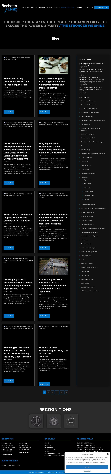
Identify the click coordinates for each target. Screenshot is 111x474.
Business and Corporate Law (90, 112)
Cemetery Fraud (86, 124)
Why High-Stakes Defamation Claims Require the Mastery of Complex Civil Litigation (90, 89)
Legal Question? (102, 7)
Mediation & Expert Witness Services (90, 449)
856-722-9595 (25, 449)
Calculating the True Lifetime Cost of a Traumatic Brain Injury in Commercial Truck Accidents (52, 285)
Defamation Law (86, 165)
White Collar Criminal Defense (90, 291)
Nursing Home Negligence (89, 236)
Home (24, 7)
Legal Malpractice (86, 220)
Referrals (79, 7)
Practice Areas (52, 7)
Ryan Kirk (87, 199)
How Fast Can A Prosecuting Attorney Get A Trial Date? (53, 350)
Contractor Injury (86, 150)
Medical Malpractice (87, 224)
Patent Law (84, 240)
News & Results (66, 7)
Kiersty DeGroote (89, 195)
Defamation (84, 161)
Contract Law (85, 146)
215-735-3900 (7, 449)
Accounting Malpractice (88, 101)
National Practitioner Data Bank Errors (93, 228)
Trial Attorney (85, 283)
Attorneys (40, 7)
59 (62, 392)
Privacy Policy (87, 471)
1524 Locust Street (7, 445)
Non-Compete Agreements (89, 232)
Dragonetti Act (85, 169)
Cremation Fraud (86, 157)
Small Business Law (87, 279)
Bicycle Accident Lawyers (89, 109)
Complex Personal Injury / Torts (89, 447)
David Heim (87, 184)
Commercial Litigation (88, 134)
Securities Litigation (87, 263)
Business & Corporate (85, 443)
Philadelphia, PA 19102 (8, 447)
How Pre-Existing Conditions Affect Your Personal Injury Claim (16, 81)
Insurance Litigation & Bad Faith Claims (93, 208)
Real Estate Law (86, 255)
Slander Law (85, 271)
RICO (82, 259)
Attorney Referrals (52, 453)
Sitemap (52, 472)
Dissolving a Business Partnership (90, 451)
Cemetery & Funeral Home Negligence (93, 120)
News (47, 451)
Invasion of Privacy (87, 216)
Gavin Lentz (87, 187)
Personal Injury (86, 244)
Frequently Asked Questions (55, 455)
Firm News (84, 177)
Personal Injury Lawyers (88, 248)
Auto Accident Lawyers (88, 105)
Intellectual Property (87, 212)
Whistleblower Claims (88, 287)
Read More (9, 112)
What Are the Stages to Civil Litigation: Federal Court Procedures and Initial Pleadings (91, 71)
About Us (30, 7)
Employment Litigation (88, 173)
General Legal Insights (88, 204)
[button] (107, 454)
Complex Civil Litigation (86, 445)
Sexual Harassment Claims (89, 267)
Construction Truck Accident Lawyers (92, 142)
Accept (87, 467)
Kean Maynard (88, 191)
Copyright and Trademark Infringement (93, 153)
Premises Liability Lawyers (89, 251)
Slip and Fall (85, 275)
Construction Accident (88, 138)
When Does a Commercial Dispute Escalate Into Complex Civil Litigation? (18, 217)
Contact (88, 7)
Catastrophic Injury (87, 116)
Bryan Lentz (87, 180)
